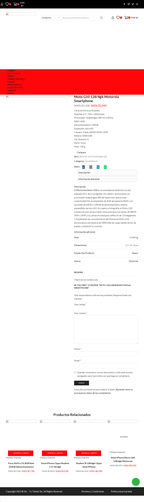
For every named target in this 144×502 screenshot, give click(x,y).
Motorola (133, 261)
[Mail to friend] (91, 167)
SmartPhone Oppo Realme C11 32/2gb (55, 465)
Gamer (10, 82)
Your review (80, 313)
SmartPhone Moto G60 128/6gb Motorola (123, 459)
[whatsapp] (105, 167)
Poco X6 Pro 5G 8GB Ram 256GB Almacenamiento (21, 465)
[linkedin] (98, 167)
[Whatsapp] (137, 4)
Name (77, 348)
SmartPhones (91, 161)
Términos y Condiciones (92, 491)
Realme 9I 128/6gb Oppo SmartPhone (89, 465)
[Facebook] (124, 4)
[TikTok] (133, 4)
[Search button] (101, 17)
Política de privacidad (121, 491)
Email (77, 360)
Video (10, 93)
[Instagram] (129, 4)
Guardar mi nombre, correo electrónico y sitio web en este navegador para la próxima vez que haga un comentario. (104, 374)
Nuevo (135, 253)
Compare (81, 152)
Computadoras (16, 79)
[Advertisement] (72, 48)
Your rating (80, 304)
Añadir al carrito (21, 453)
